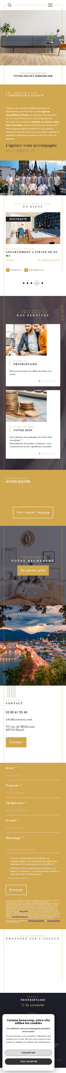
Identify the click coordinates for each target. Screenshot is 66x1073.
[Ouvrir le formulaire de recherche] (10, 5)
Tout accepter (28, 1061)
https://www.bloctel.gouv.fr (20, 917)
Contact (62, 313)
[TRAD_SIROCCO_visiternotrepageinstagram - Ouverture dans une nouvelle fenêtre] (17, 754)
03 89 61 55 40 (16, 712)
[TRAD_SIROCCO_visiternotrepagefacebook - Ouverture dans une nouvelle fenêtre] (9, 754)
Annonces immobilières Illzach (26, 968)
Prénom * (14, 785)
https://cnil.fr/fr (23, 911)
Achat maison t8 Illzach (23, 980)
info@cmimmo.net (19, 719)
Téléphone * (16, 803)
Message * (15, 838)
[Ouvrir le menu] (50, 5)
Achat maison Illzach (22, 951)
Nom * (11, 768)
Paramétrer (28, 1052)
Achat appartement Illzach (24, 953)
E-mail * (13, 820)
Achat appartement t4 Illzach (25, 982)
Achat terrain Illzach (22, 956)
